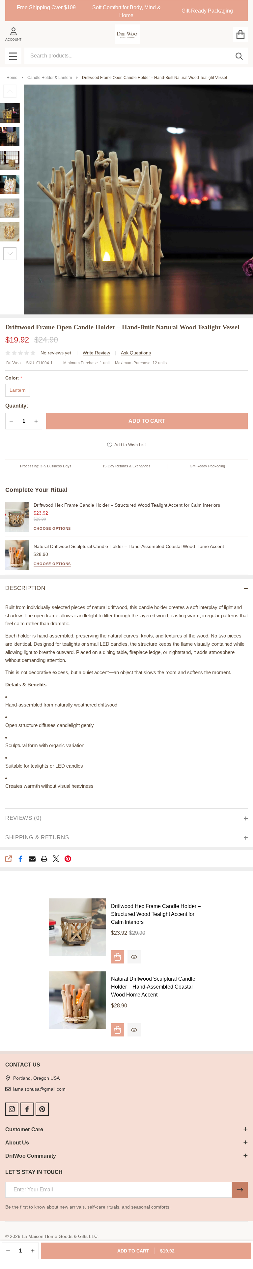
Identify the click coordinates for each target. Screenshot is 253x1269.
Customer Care (24, 1129)
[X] (56, 858)
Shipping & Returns (37, 837)
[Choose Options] (117, 1029)
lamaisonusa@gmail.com (39, 1089)
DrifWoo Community (30, 1156)
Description (25, 588)
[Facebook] (20, 858)
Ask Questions (136, 352)
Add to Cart (146, 421)
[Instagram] (12, 1109)
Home (12, 77)
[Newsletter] (240, 1190)
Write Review (96, 352)
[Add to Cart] (117, 956)
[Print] (44, 858)
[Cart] (240, 34)
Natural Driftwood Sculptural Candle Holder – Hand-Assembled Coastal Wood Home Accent (129, 546)
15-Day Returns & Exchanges (126, 466)
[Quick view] (134, 956)
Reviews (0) (23, 818)
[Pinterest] (68, 858)
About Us (17, 1142)
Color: (13, 378)
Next (9, 253)
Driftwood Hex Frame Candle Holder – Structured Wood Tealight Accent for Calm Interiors (127, 505)
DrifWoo (13, 363)
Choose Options (52, 528)
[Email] (32, 858)
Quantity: (16, 406)
